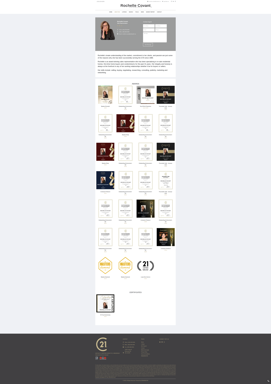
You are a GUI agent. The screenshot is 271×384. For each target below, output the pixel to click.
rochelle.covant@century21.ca (155, 1)
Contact (159, 12)
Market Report (150, 12)
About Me (117, 12)
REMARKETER (144, 355)
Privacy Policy (144, 352)
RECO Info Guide (145, 350)
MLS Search (144, 346)
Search (131, 12)
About (142, 342)
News (142, 12)
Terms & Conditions (145, 354)
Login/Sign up (166, 1)
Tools (137, 12)
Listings (124, 12)
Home (110, 12)
